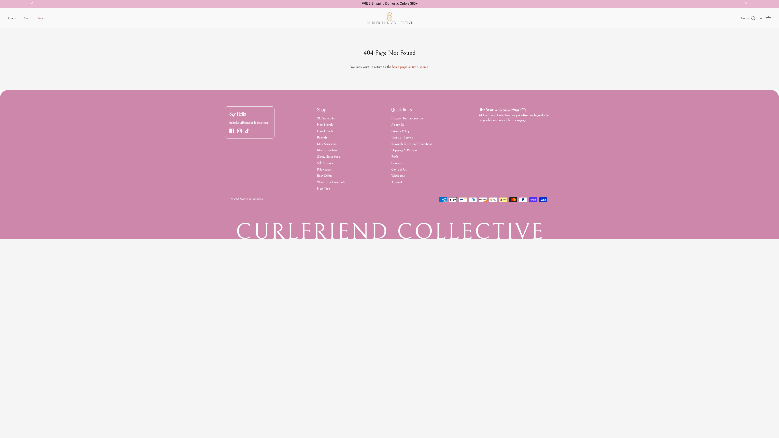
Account (396, 182)
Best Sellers (324, 176)
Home (12, 18)
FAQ (394, 157)
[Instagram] (239, 131)
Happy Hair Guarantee (407, 118)
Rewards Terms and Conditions (411, 144)
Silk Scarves (325, 163)
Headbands (325, 131)
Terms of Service (402, 137)
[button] (746, 3)
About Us (398, 125)
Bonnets (322, 137)
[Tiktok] (247, 131)
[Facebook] (231, 131)
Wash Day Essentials (331, 182)
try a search (420, 67)
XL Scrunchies (326, 118)
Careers (396, 163)
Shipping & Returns (404, 150)
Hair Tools (323, 188)
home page (399, 67)
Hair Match (325, 125)
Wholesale (398, 176)
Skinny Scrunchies (328, 157)
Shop (27, 18)
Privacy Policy (400, 131)
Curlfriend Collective (252, 199)
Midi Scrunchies (327, 144)
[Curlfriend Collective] (389, 18)
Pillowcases (324, 169)
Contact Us (399, 169)
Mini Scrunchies (327, 150)
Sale (41, 18)
